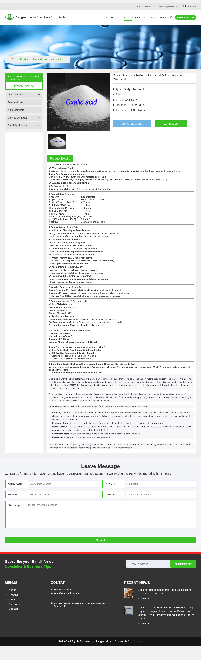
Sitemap (137, 641)
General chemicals (17, 118)
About (118, 17)
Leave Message (132, 123)
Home (109, 17)
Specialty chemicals (18, 125)
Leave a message (185, 17)
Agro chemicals (16, 110)
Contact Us (171, 123)
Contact (161, 17)
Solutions (149, 17)
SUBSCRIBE (183, 564)
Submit (100, 540)
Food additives (15, 94)
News (138, 17)
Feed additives (15, 102)
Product (128, 17)
